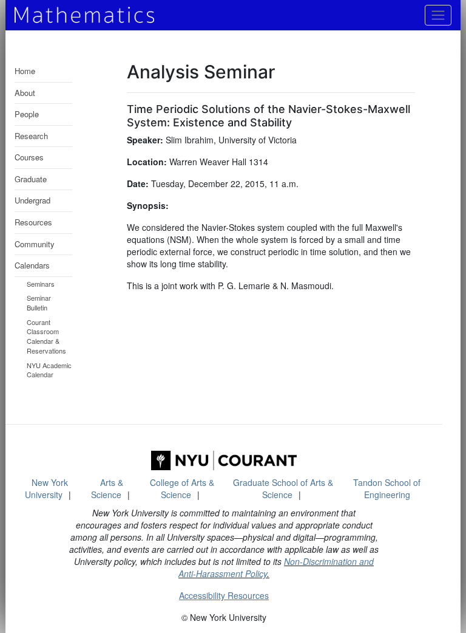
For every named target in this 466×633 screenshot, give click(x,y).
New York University (46, 488)
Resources (33, 222)
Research (31, 136)
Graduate (31, 179)
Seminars (41, 284)
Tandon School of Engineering (386, 488)
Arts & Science (107, 488)
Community (35, 244)
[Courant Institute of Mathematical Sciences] (224, 460)
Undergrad (32, 200)
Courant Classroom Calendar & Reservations (46, 336)
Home (25, 71)
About (25, 92)
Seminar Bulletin (39, 302)
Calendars (32, 265)
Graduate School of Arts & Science (283, 488)
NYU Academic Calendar (49, 370)
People (27, 114)
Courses (29, 157)
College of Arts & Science (182, 488)
